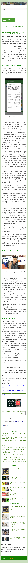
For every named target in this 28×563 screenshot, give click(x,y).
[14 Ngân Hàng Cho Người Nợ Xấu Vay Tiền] (5, 478)
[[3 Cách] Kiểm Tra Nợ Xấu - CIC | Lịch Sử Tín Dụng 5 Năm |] (5, 471)
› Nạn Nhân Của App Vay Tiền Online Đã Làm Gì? (13, 459)
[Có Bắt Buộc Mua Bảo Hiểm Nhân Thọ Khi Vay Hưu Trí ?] (5, 532)
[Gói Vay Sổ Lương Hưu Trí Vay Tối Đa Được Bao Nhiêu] (5, 539)
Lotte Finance (6, 411)
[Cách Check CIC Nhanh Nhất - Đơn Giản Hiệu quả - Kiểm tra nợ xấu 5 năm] (5, 517)
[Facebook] (4, 426)
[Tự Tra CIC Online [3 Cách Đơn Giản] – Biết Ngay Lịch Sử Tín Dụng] (5, 509)
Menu (8, 19)
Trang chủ (16, 418)
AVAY (23, 413)
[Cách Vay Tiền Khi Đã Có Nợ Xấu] (5, 484)
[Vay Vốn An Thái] (14, 3)
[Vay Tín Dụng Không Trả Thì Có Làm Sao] (5, 494)
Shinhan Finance (15, 413)
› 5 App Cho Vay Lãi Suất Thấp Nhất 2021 (11, 457)
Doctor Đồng (15, 411)
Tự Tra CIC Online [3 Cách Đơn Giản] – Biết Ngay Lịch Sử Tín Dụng (17, 508)
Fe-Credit (6, 413)
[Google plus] (5, 426)
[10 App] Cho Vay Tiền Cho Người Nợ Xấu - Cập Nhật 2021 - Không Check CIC (17, 489)
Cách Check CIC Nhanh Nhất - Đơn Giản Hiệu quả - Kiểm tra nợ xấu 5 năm (17, 516)
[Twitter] (7, 426)
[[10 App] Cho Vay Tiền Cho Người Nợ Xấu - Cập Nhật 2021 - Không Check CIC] (5, 489)
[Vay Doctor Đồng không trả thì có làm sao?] (5, 500)
